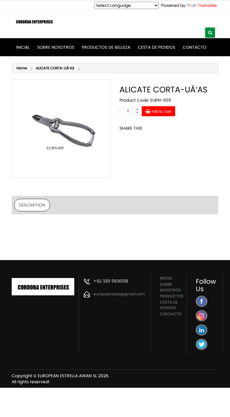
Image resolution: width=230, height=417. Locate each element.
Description (32, 205)
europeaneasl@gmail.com (119, 294)
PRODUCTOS (172, 296)
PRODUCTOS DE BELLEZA (106, 47)
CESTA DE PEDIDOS (156, 47)
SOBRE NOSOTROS (55, 47)
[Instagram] (202, 315)
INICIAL (23, 47)
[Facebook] (202, 301)
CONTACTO (194, 47)
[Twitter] (202, 344)
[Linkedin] (202, 329)
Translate (207, 5)
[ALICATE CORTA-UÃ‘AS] (61, 128)
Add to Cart (160, 111)
